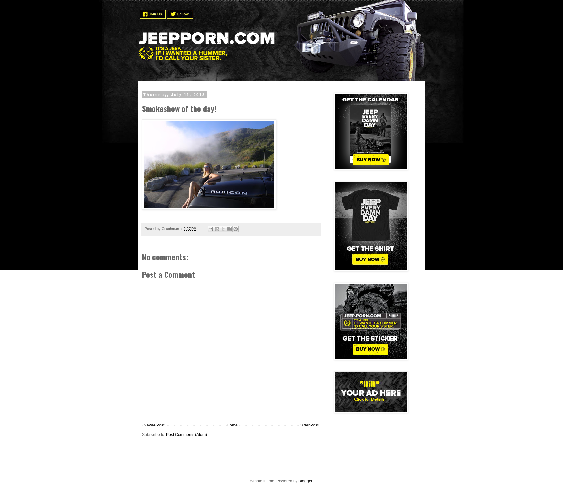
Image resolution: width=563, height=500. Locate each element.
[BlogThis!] (217, 229)
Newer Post (154, 425)
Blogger (305, 481)
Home (232, 425)
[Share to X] (223, 229)
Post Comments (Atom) (186, 434)
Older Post (309, 425)
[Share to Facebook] (229, 229)
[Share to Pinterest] (235, 229)
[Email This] (211, 229)
